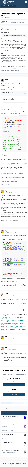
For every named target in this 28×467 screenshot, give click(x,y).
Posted (10, 29)
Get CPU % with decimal (7, 434)
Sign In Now (14, 394)
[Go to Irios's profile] (25, 417)
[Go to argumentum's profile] (25, 425)
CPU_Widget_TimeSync (7, 442)
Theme (4, 463)
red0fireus (5, 435)
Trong (4, 444)
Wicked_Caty (5, 452)
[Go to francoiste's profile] (2, 28)
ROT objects (13, 314)
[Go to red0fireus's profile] (25, 435)
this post (4, 303)
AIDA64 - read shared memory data (10, 416)
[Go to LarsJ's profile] (2, 294)
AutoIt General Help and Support (17, 22)
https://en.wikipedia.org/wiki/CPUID (11, 167)
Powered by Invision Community (14, 464)
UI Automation (19, 314)
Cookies (24, 463)
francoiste (4, 21)
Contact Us (18, 463)
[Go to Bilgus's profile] (2, 80)
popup (25, 115)
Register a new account (14, 384)
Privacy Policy (11, 463)
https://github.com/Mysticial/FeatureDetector (11, 57)
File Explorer (7, 314)
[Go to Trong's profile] (25, 443)
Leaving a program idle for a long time (10, 450)
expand (21, 115)
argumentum (5, 427)
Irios (4, 418)
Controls (3, 314)
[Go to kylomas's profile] (25, 451)
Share (7, 403)
